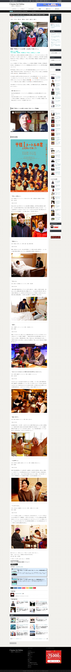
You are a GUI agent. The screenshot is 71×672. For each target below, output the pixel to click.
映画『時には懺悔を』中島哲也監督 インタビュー (57, 182)
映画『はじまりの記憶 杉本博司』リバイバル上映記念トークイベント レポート (42, 604)
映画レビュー (29, 655)
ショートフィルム (25, 607)
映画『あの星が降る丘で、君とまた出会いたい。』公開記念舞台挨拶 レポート (56, 45)
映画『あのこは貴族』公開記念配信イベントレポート (39, 638)
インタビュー (21, 607)
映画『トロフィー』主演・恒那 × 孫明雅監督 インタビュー (58, 105)
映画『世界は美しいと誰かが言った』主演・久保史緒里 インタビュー (22, 610)
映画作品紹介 (20, 16)
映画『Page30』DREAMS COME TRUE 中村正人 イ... (58, 89)
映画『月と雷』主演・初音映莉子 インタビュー (57, 206)
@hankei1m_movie (19, 566)
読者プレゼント (30, 659)
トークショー (26, 617)
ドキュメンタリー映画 (39, 601)
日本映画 (17, 16)
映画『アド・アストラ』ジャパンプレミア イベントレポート (55, 26)
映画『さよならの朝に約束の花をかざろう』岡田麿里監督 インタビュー (42, 627)
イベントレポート (21, 617)
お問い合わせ (29, 665)
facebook (60, 1)
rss (58, 1)
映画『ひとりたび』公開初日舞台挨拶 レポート (57, 185)
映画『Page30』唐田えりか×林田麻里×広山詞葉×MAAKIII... (58, 77)
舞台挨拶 (46, 601)
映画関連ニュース (24, 16)
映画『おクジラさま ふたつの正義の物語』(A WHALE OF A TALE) (22, 627)
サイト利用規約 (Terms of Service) (32, 662)
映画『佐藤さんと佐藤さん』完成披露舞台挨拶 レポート (57, 165)
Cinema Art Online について (31, 652)
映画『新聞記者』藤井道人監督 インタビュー (57, 210)
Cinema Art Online (18, 593)
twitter (59, 1)
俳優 (43, 607)
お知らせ (29, 661)
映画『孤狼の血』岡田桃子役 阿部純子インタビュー (57, 189)
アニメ (39, 624)
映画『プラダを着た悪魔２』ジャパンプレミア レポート (57, 121)
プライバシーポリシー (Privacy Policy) (33, 664)
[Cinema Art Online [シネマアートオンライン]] (17, 6)
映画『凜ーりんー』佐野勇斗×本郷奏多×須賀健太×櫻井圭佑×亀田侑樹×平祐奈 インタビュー (22, 633)
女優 (44, 607)
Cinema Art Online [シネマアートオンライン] (34, 670)
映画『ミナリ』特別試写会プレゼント (17, 638)
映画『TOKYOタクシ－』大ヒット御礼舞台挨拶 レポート (57, 117)
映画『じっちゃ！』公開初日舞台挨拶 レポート (57, 113)
